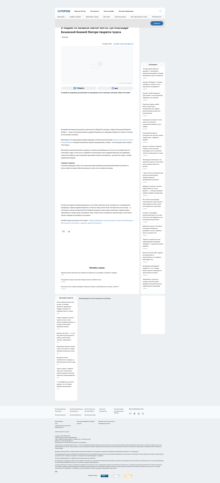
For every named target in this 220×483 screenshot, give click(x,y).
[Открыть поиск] (160, 11)
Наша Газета (102, 409)
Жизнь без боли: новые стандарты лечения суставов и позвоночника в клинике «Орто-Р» (90, 287)
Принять (157, 23)
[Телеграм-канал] (79, 88)
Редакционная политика (104, 423)
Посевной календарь (158, 17)
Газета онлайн (109, 11)
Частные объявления (126, 11)
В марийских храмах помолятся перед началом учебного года (81, 280)
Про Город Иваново (118, 409)
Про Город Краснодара (90, 415)
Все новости (94, 11)
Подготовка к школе (92, 17)
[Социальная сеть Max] (115, 88)
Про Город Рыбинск (89, 411)
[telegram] (69, 231)
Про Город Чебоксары (60, 409)
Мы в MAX (106, 17)
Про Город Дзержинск (60, 415)
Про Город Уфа (102, 411)
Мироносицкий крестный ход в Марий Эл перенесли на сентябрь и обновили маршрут (89, 274)
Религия (65, 37)
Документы (61, 17)
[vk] (63, 231)
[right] (163, 17)
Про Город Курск (74, 411)
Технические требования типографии (86, 421)
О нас (56, 423)
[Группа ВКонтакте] (130, 413)
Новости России (80, 11)
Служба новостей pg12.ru (123, 44)
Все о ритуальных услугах (139, 17)
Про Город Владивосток (75, 415)
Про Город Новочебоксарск (76, 409)
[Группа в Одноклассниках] (134, 413)
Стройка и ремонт (75, 17)
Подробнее (100, 455)
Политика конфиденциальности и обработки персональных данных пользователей (75, 458)
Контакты (79, 423)
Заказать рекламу (120, 17)
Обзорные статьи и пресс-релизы (106, 421)
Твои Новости (58, 411)
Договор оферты (59, 421)
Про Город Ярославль (89, 409)
